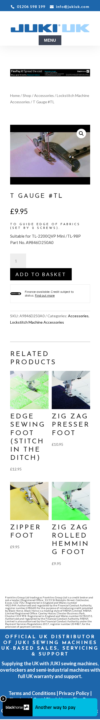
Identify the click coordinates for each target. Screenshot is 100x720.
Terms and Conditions (32, 693)
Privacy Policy (74, 693)
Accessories (44, 95)
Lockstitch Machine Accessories (37, 322)
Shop (27, 95)
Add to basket (40, 274)
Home (15, 95)
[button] (81, 133)
